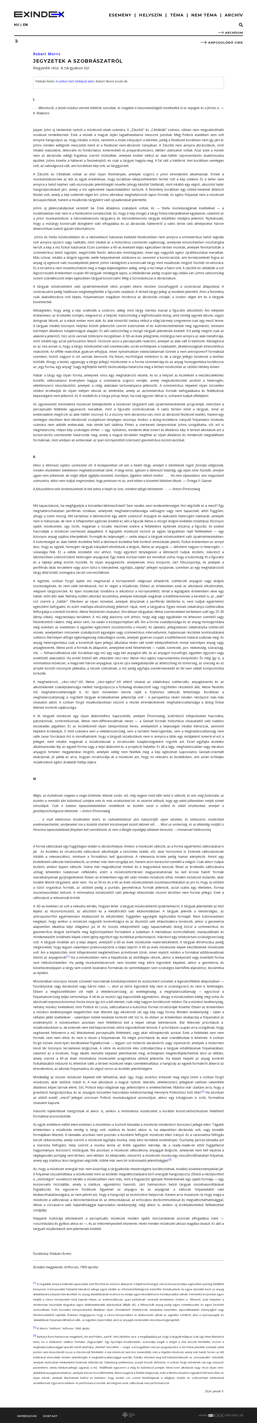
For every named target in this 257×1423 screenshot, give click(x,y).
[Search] (241, 25)
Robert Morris (46, 53)
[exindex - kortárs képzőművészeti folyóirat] (39, 14)
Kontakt (50, 1416)
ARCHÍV (234, 15)
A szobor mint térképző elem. (75, 81)
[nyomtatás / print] (16, 41)
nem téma (204, 15)
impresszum (27, 1416)
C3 (241, 1415)
